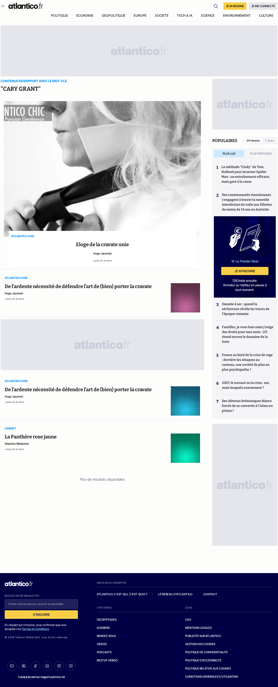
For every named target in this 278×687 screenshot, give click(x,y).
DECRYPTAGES (106, 619)
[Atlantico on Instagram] (59, 666)
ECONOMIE (85, 15)
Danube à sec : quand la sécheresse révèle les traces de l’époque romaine (245, 309)
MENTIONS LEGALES (198, 627)
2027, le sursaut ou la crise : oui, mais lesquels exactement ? (246, 385)
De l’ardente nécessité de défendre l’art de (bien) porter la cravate (78, 286)
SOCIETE (162, 15)
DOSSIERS (103, 627)
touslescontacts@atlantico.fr (41, 677)
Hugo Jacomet (102, 253)
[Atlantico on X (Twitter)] (23, 666)
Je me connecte (263, 6)
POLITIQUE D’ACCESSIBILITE (203, 660)
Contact (210, 594)
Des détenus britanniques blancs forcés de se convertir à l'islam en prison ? (247, 406)
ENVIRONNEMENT (237, 15)
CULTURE (266, 15)
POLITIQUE (59, 15)
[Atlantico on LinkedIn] (47, 666)
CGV (188, 619)
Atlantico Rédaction (17, 443)
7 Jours (269, 140)
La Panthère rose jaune (31, 437)
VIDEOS (102, 644)
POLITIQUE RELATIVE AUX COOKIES (208, 668)
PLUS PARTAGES (261, 153)
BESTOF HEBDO (107, 660)
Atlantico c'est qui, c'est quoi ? (122, 594)
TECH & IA (185, 15)
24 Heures (253, 140)
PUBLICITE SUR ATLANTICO (203, 636)
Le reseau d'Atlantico (175, 594)
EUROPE (140, 15)
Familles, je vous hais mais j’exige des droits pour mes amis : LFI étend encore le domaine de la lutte (247, 334)
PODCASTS (104, 652)
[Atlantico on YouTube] (71, 666)
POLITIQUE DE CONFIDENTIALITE (206, 652)
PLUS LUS (229, 153)
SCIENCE (208, 15)
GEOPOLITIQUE (113, 15)
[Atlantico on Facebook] (35, 666)
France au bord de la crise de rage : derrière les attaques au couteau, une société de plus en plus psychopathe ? (247, 362)
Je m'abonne (244, 271)
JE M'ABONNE (235, 6)
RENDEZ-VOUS (106, 636)
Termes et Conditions (35, 629)
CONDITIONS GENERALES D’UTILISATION (211, 676)
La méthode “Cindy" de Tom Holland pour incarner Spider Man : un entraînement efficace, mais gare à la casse (245, 174)
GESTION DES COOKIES (200, 644)
